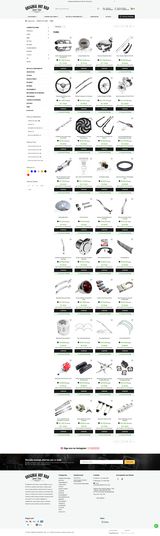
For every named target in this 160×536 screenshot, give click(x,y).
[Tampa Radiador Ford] (84, 54)
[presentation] (45, 1)
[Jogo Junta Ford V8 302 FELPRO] (84, 175)
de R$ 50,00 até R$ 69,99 (34, 153)
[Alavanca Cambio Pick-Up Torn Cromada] (63, 256)
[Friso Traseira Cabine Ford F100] (125, 54)
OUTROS (61, 486)
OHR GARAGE (62, 501)
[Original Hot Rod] (37, 9)
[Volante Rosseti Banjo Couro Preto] (63, 95)
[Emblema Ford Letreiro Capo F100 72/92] (63, 135)
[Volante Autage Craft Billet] (104, 95)
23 (130, 26)
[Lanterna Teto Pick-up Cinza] (104, 296)
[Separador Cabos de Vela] (104, 417)
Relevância (58, 26)
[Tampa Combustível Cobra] (104, 54)
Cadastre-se (125, 9)
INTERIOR (31, 131)
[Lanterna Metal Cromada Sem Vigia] (84, 296)
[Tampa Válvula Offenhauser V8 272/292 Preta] (84, 377)
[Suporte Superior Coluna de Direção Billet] (125, 296)
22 (127, 26)
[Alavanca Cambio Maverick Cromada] (104, 216)
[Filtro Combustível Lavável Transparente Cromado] (63, 175)
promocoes (62, 511)
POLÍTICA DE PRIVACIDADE (81, 483)
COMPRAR (63, 68)
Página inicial (31, 21)
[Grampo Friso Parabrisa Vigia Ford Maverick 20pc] (125, 377)
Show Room (77, 478)
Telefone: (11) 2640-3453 (101, 478)
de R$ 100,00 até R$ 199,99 (35, 160)
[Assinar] (129, 462)
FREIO (60, 509)
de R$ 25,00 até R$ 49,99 (34, 149)
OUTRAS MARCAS (31, 48)
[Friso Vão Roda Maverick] (84, 337)
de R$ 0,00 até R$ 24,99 (34, 146)
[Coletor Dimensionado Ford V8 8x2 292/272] (63, 54)
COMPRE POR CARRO (42, 21)
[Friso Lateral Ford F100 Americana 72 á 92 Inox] (63, 417)
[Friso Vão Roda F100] (125, 337)
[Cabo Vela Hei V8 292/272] (104, 256)
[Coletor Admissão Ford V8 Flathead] (125, 417)
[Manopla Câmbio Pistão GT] (63, 337)
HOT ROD (29, 41)
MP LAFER (29, 44)
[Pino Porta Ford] (84, 216)
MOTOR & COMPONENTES (34, 135)
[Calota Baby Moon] (63, 216)
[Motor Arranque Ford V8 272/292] (125, 95)
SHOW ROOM (62, 484)
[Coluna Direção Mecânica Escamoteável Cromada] (125, 135)
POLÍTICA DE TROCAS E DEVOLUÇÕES (80, 481)
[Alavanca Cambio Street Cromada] (125, 216)
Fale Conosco (100, 498)
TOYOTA (29, 55)
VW (27, 58)
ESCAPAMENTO (63, 495)
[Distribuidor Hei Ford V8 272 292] (63, 377)
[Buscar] (98, 9)
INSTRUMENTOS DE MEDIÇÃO (35, 128)
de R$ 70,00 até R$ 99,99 (34, 157)
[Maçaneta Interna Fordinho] (63, 296)
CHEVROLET (30, 31)
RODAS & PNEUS (63, 489)
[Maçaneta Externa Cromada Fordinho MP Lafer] (104, 377)
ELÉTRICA (61, 507)
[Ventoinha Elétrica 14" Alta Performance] (84, 135)
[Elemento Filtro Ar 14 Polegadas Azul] (125, 175)
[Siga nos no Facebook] (118, 479)
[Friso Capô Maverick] (104, 337)
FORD (28, 37)
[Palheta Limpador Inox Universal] (84, 95)
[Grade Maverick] (125, 256)
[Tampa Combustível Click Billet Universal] (84, 256)
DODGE (28, 34)
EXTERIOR (31, 124)
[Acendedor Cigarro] (104, 175)
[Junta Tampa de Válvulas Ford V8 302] (104, 135)
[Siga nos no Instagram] (122, 479)
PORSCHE (29, 51)
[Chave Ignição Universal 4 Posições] (84, 417)
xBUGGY (29, 61)
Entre (118, 9)
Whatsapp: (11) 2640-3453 (101, 480)
